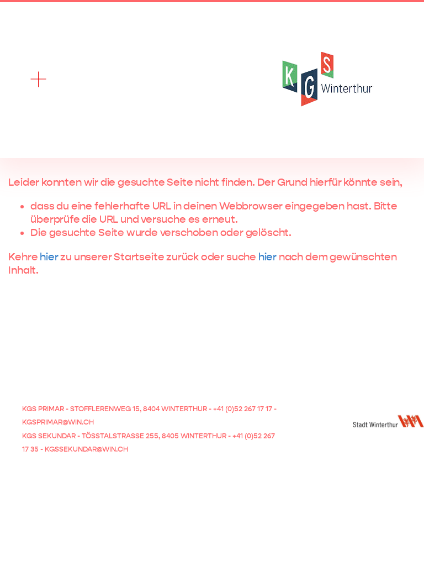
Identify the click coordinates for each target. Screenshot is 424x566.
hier (49, 257)
